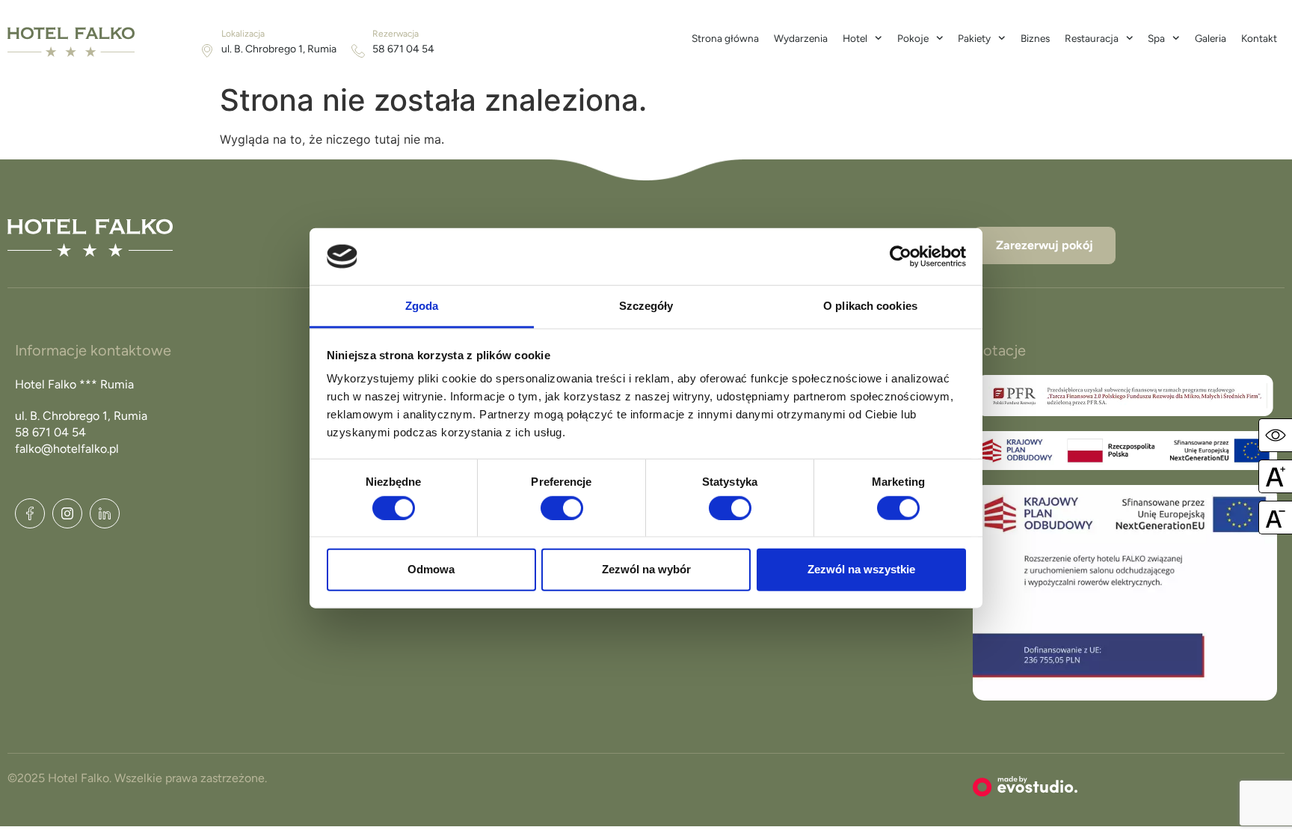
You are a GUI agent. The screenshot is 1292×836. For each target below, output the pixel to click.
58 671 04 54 (403, 49)
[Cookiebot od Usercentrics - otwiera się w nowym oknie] (900, 256)
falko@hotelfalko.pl (67, 449)
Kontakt (1259, 38)
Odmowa (431, 569)
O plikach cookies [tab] (870, 305)
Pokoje (913, 38)
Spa (1156, 38)
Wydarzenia (801, 38)
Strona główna (725, 38)
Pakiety (974, 38)
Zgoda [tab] (422, 305)
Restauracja (1092, 38)
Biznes (1035, 38)
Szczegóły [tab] (646, 305)
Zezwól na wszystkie (861, 569)
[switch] (562, 507)
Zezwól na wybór (646, 569)
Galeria (1210, 38)
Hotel (855, 38)
